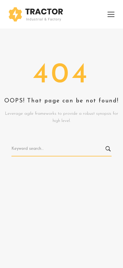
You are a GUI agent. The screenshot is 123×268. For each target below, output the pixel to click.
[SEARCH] (109, 149)
